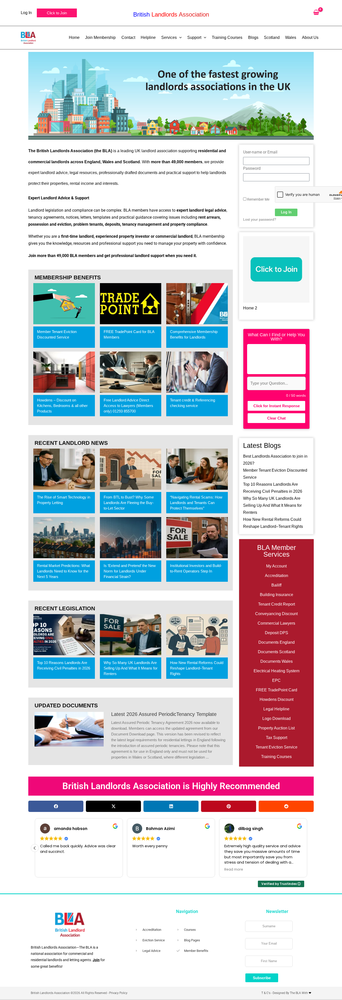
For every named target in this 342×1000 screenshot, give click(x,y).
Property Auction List (276, 728)
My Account (276, 566)
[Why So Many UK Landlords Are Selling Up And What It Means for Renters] (130, 634)
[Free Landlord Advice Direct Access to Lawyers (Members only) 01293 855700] (130, 372)
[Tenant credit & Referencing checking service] (197, 372)
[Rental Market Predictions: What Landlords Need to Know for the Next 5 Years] (64, 537)
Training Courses (276, 757)
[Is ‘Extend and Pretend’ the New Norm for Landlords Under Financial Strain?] (130, 537)
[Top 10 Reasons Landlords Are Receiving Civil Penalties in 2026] (64, 634)
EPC (276, 680)
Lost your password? (259, 219)
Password (252, 168)
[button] (57, 13)
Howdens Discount (276, 699)
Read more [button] (233, 869)
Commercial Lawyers (276, 623)
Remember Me (257, 199)
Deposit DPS (276, 633)
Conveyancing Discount (276, 614)
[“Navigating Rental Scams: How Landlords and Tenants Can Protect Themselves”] (197, 469)
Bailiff (276, 585)
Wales (108, 162)
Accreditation (276, 575)
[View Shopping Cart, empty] (316, 13)
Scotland (131, 162)
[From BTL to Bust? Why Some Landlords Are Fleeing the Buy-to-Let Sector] (130, 469)
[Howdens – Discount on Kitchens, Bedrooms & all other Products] (64, 372)
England (92, 162)
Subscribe (262, 978)
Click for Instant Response (276, 406)
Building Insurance (276, 595)
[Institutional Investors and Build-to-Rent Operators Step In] (197, 537)
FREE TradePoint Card (276, 690)
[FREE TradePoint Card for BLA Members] (130, 303)
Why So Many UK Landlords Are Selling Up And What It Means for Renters (272, 505)
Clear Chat (276, 418)
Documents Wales (276, 661)
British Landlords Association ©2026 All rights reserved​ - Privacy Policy (79, 993)
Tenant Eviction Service (276, 747)
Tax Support (276, 737)
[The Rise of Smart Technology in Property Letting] (64, 469)
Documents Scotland (276, 652)
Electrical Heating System (276, 671)
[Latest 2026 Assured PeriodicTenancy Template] (69, 729)
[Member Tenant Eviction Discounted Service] (64, 303)
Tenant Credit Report (276, 604)
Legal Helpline (276, 709)
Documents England (276, 642)
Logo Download (276, 718)
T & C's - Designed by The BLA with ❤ (286, 993)
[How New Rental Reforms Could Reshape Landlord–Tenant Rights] (197, 634)
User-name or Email (260, 152)
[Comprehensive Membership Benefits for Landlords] (197, 303)
